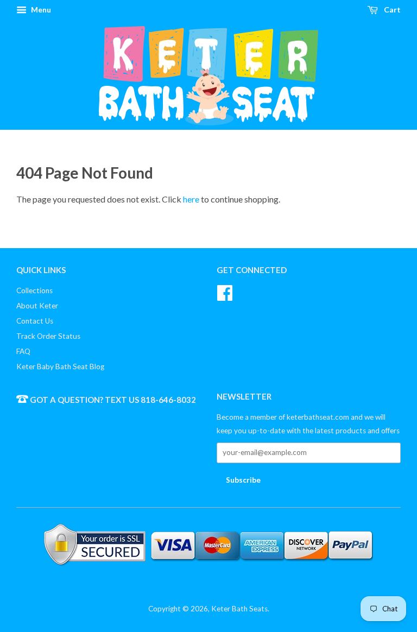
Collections (34, 290)
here (191, 199)
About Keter (37, 305)
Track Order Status (48, 336)
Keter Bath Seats (239, 608)
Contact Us (34, 321)
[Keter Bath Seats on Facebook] (225, 291)
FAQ (23, 351)
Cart (391, 9)
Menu (40, 9)
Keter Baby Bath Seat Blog (60, 366)
